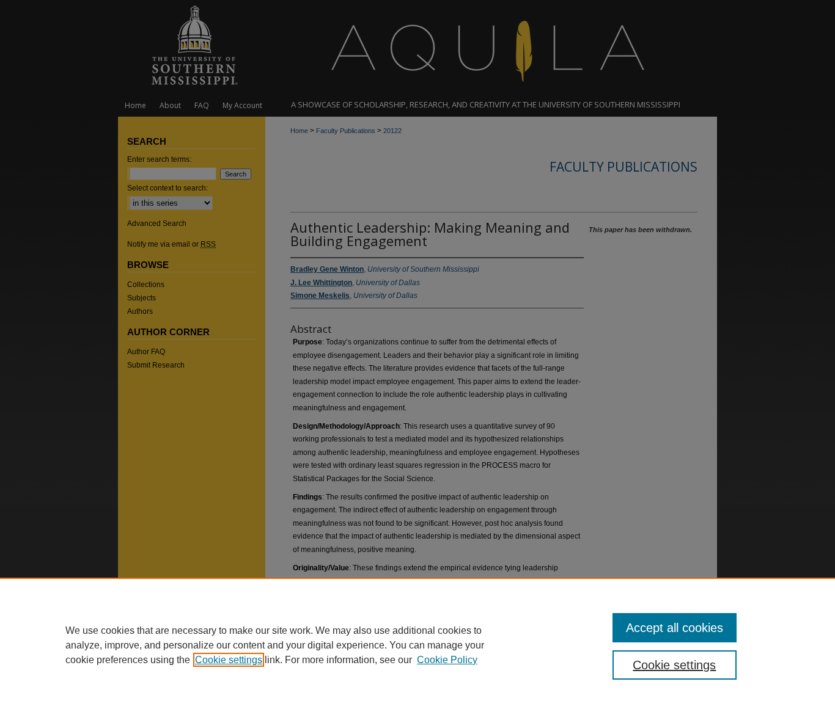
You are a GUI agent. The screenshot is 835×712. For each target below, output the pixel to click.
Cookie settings (228, 660)
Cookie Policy (447, 660)
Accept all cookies (674, 627)
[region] (417, 645)
